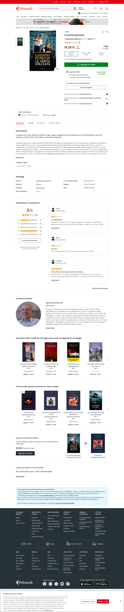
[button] (74, 8)
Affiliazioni (51, 518)
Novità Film (51, 558)
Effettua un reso (68, 523)
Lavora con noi (20, 523)
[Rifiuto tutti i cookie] (121, 601)
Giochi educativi (68, 562)
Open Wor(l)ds (83, 566)
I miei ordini (66, 520)
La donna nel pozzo (51, 364)
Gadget (97, 565)
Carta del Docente (85, 94)
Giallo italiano (21, 166)
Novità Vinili (35, 566)
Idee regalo (98, 555)
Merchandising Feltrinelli (99, 559)
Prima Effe (50, 529)
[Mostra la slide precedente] (16, 359)
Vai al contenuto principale (24, 2)
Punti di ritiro (77, 2)
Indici (33, 534)
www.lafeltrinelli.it (46, 495)
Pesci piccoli (28, 413)
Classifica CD (36, 561)
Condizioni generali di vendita (85, 518)
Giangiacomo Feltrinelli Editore (99, 521)
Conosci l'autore (54, 123)
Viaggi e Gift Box (100, 562)
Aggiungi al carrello (87, 65)
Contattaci (66, 528)
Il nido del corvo (73, 364)
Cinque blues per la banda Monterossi (73, 413)
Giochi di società (68, 565)
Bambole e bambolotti (66, 569)
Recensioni (41, 123)
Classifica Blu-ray (53, 563)
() (76, 42)
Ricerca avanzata (81, 8)
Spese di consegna (69, 531)
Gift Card (62, 2)
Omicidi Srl (98, 455)
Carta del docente (37, 528)
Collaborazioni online (54, 526)
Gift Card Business (53, 521)
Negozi (69, 2)
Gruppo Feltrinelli (100, 517)
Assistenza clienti (103, 2)
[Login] (106, 8)
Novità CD (35, 558)
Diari (80, 558)
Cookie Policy (48, 610)
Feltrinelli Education (100, 531)
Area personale (67, 517)
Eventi (84, 2)
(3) (36, 215)
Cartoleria (82, 555)
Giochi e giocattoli (68, 555)
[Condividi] (107, 32)
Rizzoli (90, 39)
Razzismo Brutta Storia (100, 534)
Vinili (33, 563)
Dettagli (30, 123)
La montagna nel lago (95, 413)
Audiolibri (18, 569)
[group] (85, 13)
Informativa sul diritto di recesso (85, 523)
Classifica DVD (52, 561)
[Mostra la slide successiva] (107, 359)
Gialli (37, 471)
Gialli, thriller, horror (27, 471)
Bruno (58, 209)
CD (33, 555)
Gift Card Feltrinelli (37, 523)
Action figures (67, 572)
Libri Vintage (19, 563)
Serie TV (50, 566)
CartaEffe (55, 2)
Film (49, 555)
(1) (40, 220)
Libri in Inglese (20, 561)
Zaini (80, 561)
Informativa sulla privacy (84, 527)
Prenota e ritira (36, 520)
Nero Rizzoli (40, 188)
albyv (58, 238)
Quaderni (82, 569)
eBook (17, 566)
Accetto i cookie (103, 601)
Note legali (20, 476)
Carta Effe (35, 517)
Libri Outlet (19, 558)
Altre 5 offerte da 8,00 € (84, 59)
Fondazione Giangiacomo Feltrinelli (99, 526)
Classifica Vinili (36, 569)
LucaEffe (59, 261)
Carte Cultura (36, 526)
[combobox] (58, 8)
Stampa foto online (37, 536)
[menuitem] (18, 17)
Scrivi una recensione (29, 240)
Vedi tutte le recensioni (100, 288)
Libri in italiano (20, 555)
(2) (40, 231)
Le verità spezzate (74, 455)
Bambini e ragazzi (53, 569)
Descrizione (20, 123)
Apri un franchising (53, 516)
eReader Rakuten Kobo (100, 569)
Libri (17, 471)
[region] (62, 601)
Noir (29, 166)
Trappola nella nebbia (95, 364)
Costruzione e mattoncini (67, 559)
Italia (54, 115)
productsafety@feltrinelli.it (64, 503)
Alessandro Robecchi (73, 39)
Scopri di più (50, 328)
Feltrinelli (73, 59)
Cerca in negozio (86, 87)
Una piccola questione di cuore (51, 413)
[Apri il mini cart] (101, 8)
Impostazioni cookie (88, 601)
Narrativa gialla (46, 471)
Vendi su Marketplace (54, 524)
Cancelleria (82, 563)
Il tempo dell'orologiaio (28, 364)
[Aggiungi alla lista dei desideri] (103, 32)
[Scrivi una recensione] (79, 42)
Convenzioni (91, 2)
